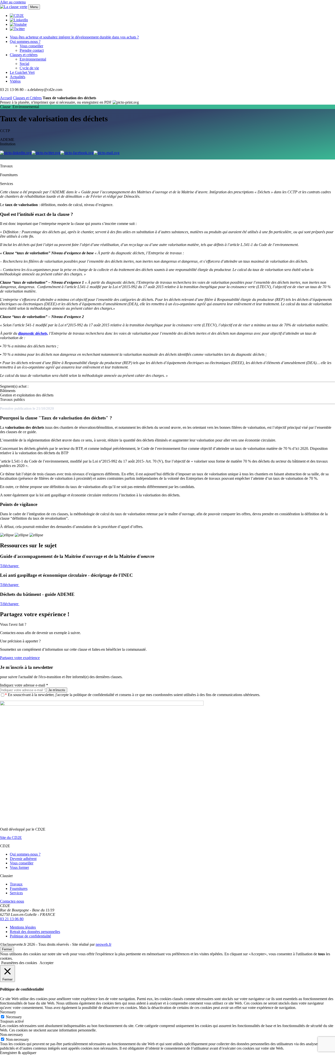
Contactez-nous (12, 901)
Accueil (6, 98)
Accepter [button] (46, 963)
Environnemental (33, 59)
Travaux (16, 884)
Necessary (14, 1017)
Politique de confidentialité (30, 936)
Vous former (19, 867)
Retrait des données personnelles (35, 932)
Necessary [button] (8, 1012)
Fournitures (18, 888)
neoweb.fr (103, 944)
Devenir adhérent (23, 859)
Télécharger (9, 566)
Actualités (17, 77)
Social (24, 63)
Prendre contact (32, 50)
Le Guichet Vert (22, 72)
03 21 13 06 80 (12, 919)
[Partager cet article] (106, 153)
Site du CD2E (11, 837)
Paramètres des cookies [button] (19, 963)
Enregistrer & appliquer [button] (18, 1053)
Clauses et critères (24, 55)
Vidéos (15, 81)
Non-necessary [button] (11, 1034)
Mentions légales (23, 927)
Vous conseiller (31, 46)
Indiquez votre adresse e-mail (24, 685)
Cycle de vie (29, 68)
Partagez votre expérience (20, 658)
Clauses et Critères (27, 98)
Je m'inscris (56, 690)
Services (16, 893)
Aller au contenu (13, 2)
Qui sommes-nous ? (25, 41)
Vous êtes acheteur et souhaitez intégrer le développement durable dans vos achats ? (74, 37)
